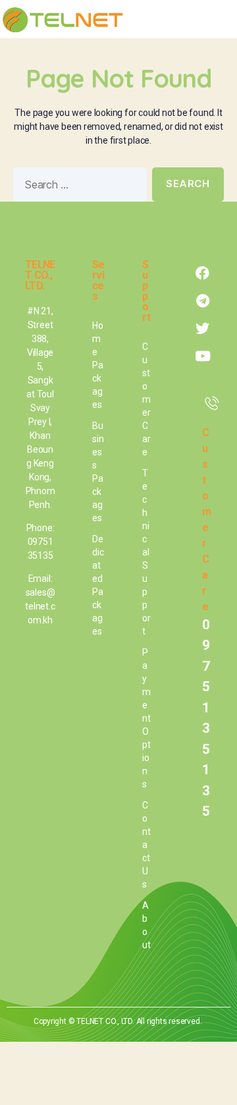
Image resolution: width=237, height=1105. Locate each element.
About (146, 925)
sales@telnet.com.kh (40, 606)
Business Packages (97, 471)
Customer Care (146, 399)
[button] (218, 19)
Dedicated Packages (97, 585)
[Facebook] (203, 273)
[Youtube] (203, 356)
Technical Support (146, 552)
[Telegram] (203, 301)
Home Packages (97, 365)
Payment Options (146, 718)
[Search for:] (77, 187)
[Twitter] (203, 329)
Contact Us (146, 845)
